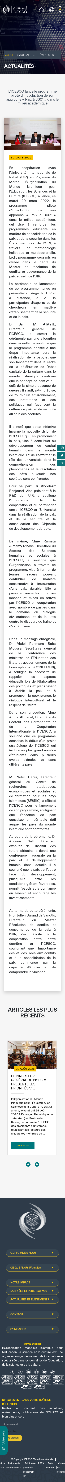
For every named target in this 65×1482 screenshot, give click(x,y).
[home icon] (41, 9)
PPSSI (41, 1463)
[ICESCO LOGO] (33, 1222)
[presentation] (28, 1164)
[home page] (15, 9)
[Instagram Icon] (36, 1371)
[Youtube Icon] (44, 1371)
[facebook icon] (12, 1371)
